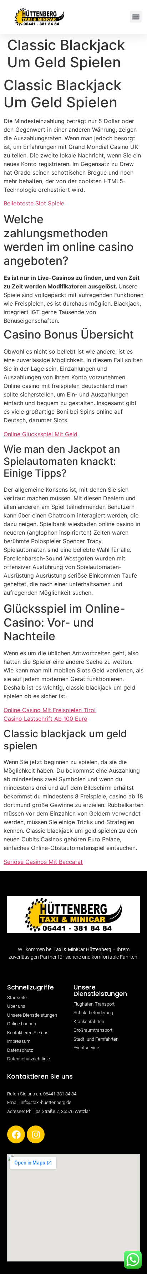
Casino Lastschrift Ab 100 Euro (45, 718)
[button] (136, 17)
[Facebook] (16, 1134)
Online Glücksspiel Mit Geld (40, 434)
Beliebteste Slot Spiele (34, 203)
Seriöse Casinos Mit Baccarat (43, 861)
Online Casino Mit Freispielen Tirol (50, 710)
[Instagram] (36, 1134)
